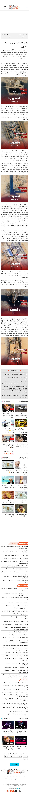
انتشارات (16, 779)
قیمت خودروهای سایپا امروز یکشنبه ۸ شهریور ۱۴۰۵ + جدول (14, 638)
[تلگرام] (8, 791)
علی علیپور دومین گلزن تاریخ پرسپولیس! (18, 632)
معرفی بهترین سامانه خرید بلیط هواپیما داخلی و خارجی (15, 683)
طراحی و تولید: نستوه (13, 788)
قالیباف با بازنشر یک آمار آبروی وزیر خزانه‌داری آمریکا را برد (14, 566)
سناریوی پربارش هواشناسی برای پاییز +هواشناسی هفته (15, 645)
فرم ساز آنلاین (14, 754)
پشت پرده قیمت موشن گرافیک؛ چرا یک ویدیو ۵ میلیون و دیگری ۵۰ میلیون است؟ (15, 704)
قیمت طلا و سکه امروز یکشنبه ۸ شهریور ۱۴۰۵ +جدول (15, 558)
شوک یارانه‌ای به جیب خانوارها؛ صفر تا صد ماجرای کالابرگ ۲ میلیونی (14, 598)
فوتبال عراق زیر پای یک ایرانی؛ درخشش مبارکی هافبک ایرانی (14, 692)
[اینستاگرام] (13, 791)
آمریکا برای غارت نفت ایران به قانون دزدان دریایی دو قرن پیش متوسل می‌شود (15, 671)
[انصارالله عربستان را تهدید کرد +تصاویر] (14, 91)
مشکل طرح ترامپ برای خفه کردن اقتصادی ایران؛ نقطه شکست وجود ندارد (14, 396)
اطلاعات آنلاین (14, 7)
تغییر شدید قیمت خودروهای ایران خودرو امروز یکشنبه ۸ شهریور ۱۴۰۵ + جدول (15, 641)
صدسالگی (18, 777)
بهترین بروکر (13, 756)
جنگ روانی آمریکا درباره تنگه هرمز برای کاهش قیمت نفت (14, 624)
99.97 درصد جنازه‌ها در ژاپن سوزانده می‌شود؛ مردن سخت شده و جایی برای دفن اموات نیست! (15, 387)
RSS (6, 779)
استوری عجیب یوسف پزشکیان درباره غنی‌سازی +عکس (15, 621)
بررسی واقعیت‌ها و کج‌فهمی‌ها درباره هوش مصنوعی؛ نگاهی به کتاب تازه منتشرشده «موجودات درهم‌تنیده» (15, 676)
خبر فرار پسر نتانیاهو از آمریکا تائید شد (18, 614)
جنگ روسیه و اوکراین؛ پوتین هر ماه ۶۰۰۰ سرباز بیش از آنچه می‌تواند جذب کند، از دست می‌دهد (15, 649)
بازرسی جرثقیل (21, 754)
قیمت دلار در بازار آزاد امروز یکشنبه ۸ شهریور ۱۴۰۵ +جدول (15, 569)
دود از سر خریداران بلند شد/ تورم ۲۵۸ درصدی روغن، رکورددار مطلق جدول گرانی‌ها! (16, 594)
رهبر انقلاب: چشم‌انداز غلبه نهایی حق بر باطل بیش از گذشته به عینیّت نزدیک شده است (16, 628)
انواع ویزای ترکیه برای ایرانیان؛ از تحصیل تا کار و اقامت (15, 689)
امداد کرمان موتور (7, 754)
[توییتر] (11, 791)
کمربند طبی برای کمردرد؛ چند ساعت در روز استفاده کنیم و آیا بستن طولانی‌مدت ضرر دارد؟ (14, 695)
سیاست (20, 34)
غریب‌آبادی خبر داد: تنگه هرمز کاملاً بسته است (17, 602)
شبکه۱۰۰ (24, 777)
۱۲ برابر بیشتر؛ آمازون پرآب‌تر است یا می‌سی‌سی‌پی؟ (15, 374)
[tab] (23, 543)
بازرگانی (24, 680)
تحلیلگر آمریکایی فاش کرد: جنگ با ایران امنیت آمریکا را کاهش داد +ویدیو (15, 577)
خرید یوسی (25, 756)
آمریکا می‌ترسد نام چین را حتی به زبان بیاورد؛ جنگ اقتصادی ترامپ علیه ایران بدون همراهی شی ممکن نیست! (14, 383)
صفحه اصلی (25, 34)
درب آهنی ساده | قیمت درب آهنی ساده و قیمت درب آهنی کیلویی (15, 714)
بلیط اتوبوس (25, 759)
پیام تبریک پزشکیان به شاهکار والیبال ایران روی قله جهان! (14, 611)
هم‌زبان (11, 777)
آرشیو (10, 779)
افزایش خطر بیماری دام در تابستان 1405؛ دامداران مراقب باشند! (15, 708)
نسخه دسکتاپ (14, 764)
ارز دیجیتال (7, 756)
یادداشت (22, 779)
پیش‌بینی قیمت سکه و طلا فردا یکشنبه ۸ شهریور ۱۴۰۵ (15, 555)
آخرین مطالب (23, 585)
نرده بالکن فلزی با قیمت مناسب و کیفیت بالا (17, 711)
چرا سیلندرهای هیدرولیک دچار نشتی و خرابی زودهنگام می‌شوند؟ (15, 686)
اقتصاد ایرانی (19, 756)
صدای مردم (5, 777)
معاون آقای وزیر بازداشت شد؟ (20, 608)
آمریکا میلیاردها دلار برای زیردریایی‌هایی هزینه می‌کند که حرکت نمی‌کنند (15, 659)
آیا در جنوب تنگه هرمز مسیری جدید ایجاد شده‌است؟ (15, 667)
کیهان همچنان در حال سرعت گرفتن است (18, 635)
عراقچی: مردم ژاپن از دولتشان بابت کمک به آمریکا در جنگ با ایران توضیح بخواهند (14, 562)
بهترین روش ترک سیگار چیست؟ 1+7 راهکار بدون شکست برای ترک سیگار (15, 699)
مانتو (27, 754)
